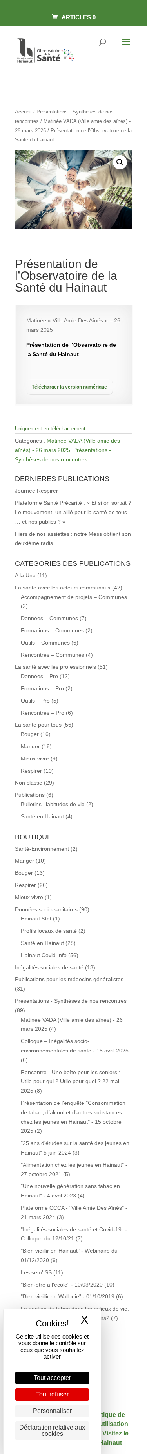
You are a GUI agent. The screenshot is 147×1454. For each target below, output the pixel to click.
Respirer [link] (31, 771)
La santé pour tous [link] (38, 724)
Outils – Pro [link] (35, 700)
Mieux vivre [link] (35, 758)
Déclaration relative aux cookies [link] (52, 1430)
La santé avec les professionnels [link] (55, 667)
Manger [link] (30, 746)
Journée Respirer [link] (36, 490)
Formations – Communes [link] (52, 630)
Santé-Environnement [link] (42, 849)
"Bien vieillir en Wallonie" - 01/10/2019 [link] (67, 1296)
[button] (126, 47)
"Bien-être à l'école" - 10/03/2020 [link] (62, 1284)
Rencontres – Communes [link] (52, 655)
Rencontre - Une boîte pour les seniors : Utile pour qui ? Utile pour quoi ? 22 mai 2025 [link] (70, 1081)
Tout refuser (52, 1394)
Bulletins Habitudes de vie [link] (53, 804)
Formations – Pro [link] (42, 688)
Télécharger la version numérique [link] (69, 387)
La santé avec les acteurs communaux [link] (63, 587)
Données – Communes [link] (49, 618)
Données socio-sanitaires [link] (46, 909)
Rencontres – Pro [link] (42, 713)
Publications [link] (30, 795)
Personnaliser (52, 1411)
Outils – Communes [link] (45, 643)
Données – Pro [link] (39, 676)
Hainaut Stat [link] (36, 918)
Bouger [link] (30, 734)
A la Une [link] (25, 575)
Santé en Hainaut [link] (42, 816)
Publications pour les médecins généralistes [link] (69, 979)
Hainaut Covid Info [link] (44, 955)
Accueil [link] (23, 112)
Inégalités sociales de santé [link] (49, 967)
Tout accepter (52, 1377)
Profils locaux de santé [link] (49, 931)
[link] (74, 17)
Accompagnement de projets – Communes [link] (74, 597)
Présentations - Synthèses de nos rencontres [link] (71, 1001)
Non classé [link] (28, 782)
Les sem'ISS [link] (36, 1272)
